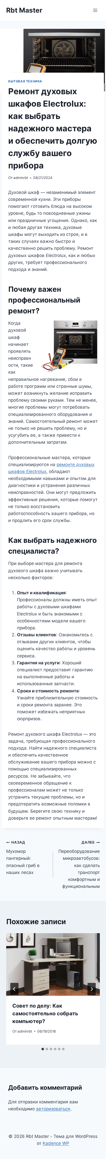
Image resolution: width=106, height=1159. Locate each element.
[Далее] (91, 989)
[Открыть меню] (95, 10)
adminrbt (20, 178)
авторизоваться (53, 1108)
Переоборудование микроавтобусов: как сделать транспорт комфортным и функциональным (79, 864)
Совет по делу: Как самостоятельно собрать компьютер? (45, 1013)
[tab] (42, 1049)
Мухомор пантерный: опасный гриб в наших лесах (23, 857)
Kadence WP (56, 1143)
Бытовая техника (25, 81)
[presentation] (53, 964)
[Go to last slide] (14, 989)
